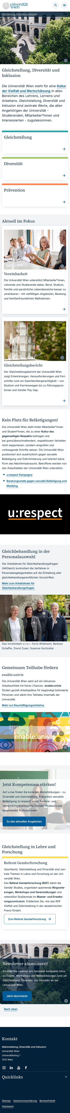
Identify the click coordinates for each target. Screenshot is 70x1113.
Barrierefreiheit (47, 1100)
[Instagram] (4, 1068)
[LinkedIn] (11, 1068)
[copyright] (65, 60)
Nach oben (10, 1009)
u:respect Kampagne (19, 474)
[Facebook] (26, 1068)
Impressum (8, 1106)
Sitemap (6, 1100)
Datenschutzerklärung (25, 1100)
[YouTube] (18, 1068)
